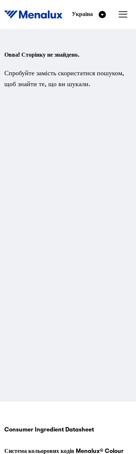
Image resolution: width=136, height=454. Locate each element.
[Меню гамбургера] (123, 14)
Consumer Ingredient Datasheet (49, 429)
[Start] (33, 15)
